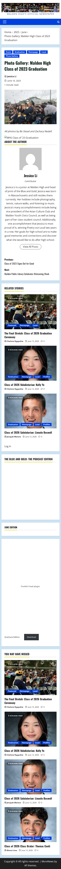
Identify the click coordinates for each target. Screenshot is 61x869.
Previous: (19, 261)
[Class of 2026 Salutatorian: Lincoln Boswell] (30, 411)
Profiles (46, 376)
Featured (12, 325)
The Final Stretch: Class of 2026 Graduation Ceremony (28, 335)
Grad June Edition (12, 637)
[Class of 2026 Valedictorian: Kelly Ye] (30, 363)
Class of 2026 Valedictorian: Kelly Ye (24, 385)
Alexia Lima (12, 850)
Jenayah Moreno (14, 436)
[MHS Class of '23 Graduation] (21, 137)
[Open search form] (58, 22)
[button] (4, 22)
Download (31, 637)
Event (8, 52)
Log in (7, 446)
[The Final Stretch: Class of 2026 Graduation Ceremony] (30, 311)
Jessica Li (11, 76)
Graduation (20, 52)
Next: (26, 272)
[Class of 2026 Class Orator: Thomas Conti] (30, 824)
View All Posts (30, 246)
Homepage (33, 52)
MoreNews (48, 861)
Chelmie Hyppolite (15, 341)
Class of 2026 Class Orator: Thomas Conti (27, 846)
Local (44, 52)
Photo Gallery (12, 56)
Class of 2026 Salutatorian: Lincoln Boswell (28, 432)
